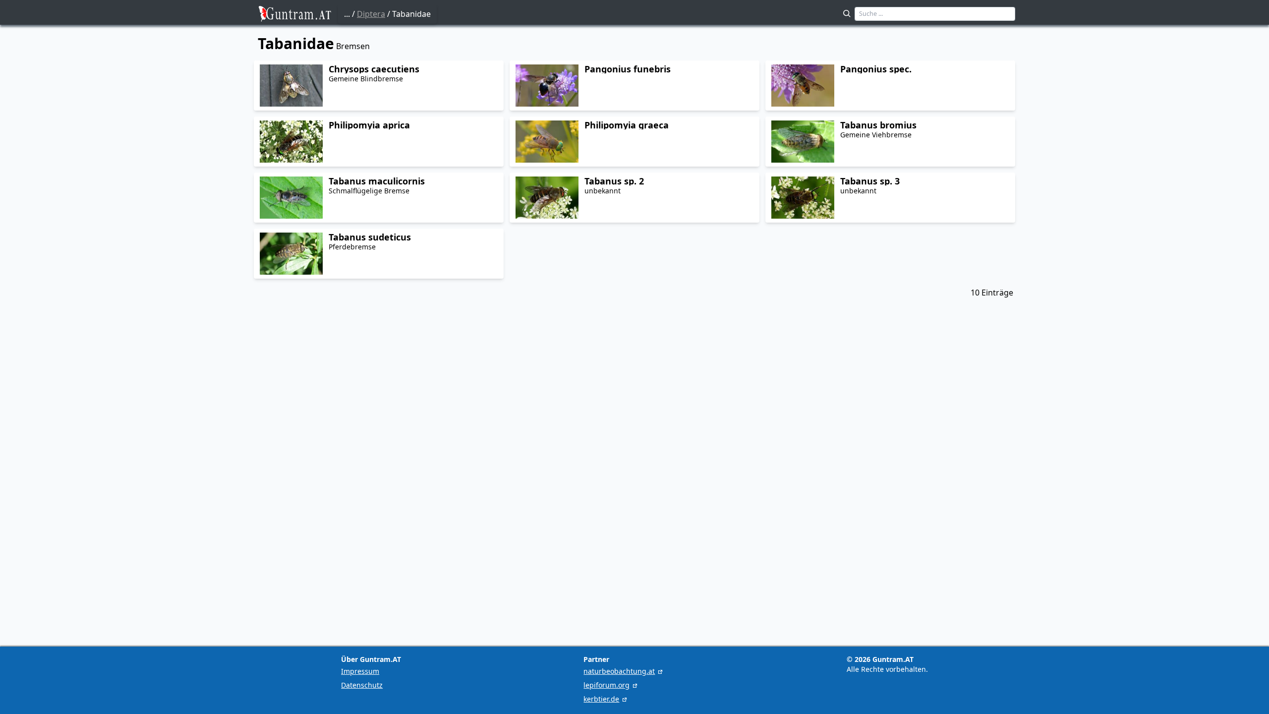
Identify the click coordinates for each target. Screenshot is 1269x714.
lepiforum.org (606, 685)
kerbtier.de (601, 699)
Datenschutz (362, 685)
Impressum (360, 671)
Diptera (371, 13)
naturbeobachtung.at (619, 671)
